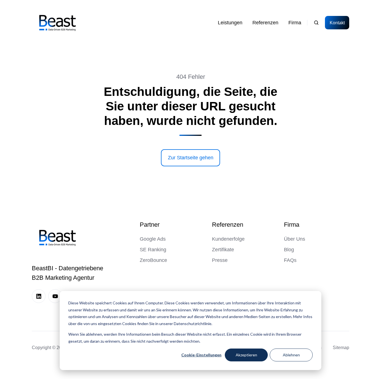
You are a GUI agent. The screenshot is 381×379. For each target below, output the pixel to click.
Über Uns (294, 239)
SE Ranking (153, 249)
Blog (289, 249)
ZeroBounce (153, 260)
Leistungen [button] (230, 22)
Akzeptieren (246, 354)
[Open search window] (316, 22)
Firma (291, 224)
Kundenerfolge (228, 239)
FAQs (290, 260)
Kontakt (337, 22)
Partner (150, 224)
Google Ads (153, 239)
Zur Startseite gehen (190, 157)
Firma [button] (294, 22)
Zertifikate (223, 249)
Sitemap (341, 347)
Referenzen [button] (265, 22)
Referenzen (227, 224)
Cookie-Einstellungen (201, 354)
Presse (220, 260)
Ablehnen (291, 354)
